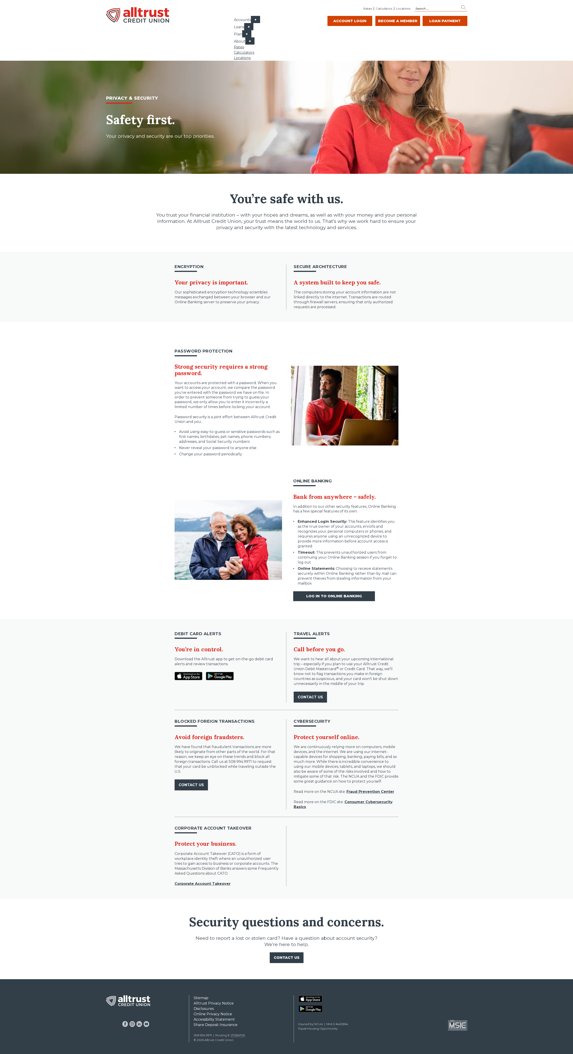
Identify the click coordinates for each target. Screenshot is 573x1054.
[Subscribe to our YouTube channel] (146, 1024)
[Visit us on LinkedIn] (139, 1024)
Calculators (384, 8)
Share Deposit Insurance (215, 1025)
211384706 (238, 1035)
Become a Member (397, 21)
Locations (403, 8)
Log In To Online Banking (334, 596)
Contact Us (310, 697)
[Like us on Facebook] (125, 1024)
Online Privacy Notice (213, 1014)
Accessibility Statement (214, 1019)
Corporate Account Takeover (203, 884)
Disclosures (204, 1009)
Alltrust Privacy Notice (214, 1003)
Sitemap (201, 998)
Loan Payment (445, 21)
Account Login (349, 21)
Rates (367, 8)
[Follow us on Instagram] (132, 1024)
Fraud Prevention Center (370, 791)
